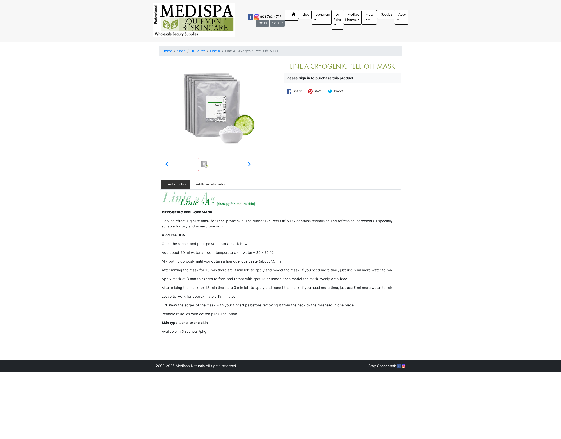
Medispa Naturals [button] (352, 17)
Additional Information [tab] (211, 184)
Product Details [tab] (176, 184)
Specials (386, 14)
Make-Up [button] (369, 17)
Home (167, 51)
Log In (262, 23)
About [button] (402, 14)
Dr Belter (197, 51)
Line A (215, 51)
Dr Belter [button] (337, 17)
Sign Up (277, 23)
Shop (305, 14)
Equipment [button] (323, 14)
